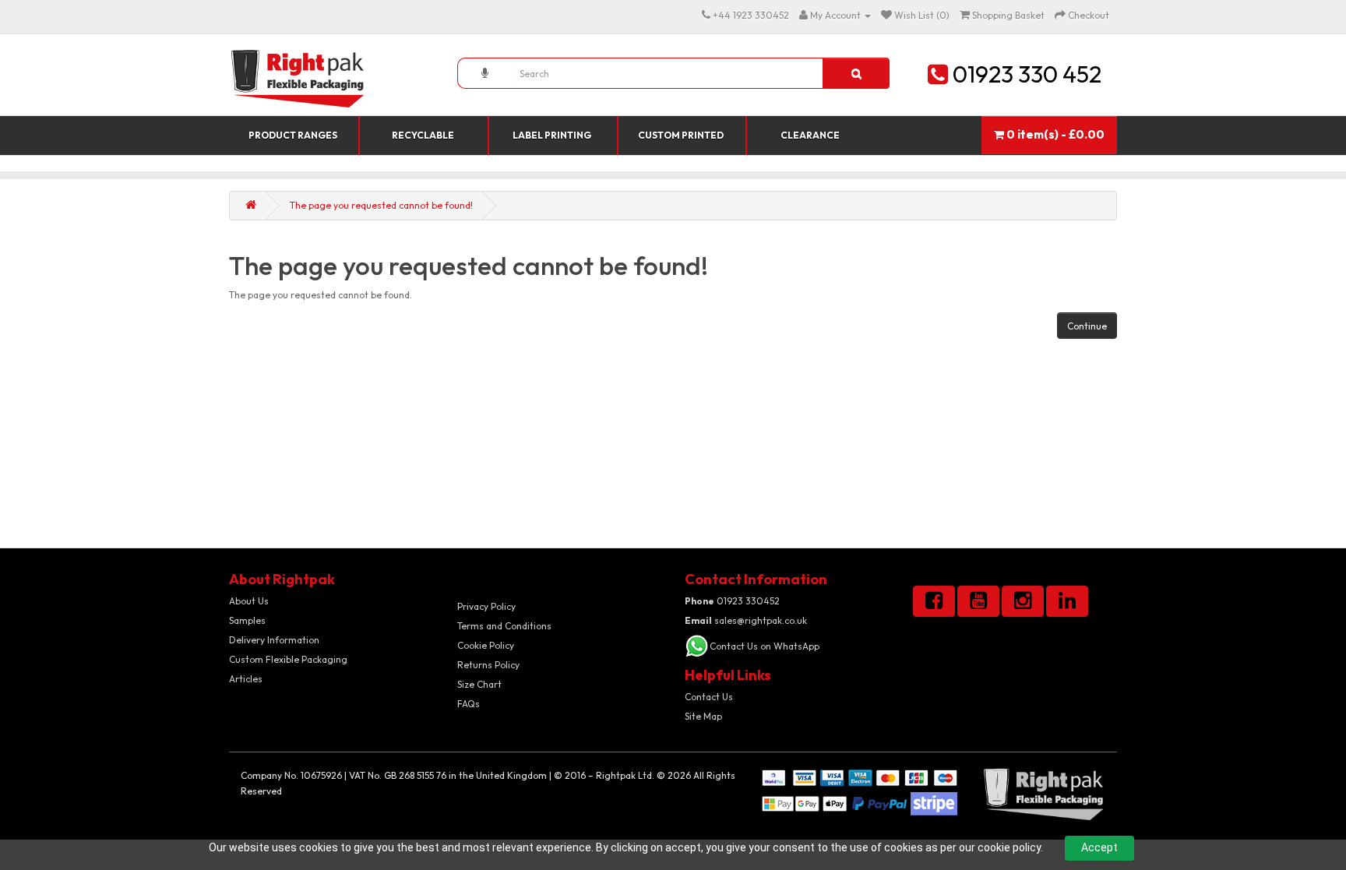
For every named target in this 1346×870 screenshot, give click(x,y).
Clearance (810, 135)
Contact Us (709, 697)
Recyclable (423, 135)
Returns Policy (488, 665)
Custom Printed (681, 135)
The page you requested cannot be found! (381, 205)
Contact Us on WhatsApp (764, 646)
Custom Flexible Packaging (288, 659)
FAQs (468, 704)
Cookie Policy (485, 645)
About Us (249, 601)
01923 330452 (732, 601)
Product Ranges (292, 135)
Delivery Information (274, 640)
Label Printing (552, 135)
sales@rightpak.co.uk (746, 620)
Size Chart (479, 684)
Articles (246, 679)
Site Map (703, 716)
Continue (1087, 326)
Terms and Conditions (504, 626)
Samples (247, 620)
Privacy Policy (486, 606)
